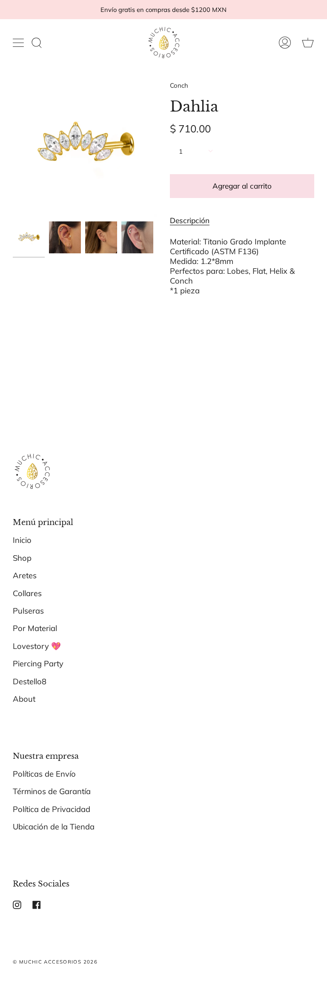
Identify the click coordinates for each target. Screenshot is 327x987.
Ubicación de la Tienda (54, 827)
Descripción (189, 220)
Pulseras (28, 611)
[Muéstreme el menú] (19, 42)
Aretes (25, 575)
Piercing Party (38, 664)
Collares (27, 593)
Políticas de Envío (44, 774)
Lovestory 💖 (37, 646)
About (24, 699)
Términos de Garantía (52, 791)
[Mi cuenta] (284, 42)
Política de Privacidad (51, 809)
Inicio (22, 540)
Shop (22, 558)
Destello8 (29, 681)
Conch (179, 85)
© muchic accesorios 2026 (55, 961)
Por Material (35, 628)
